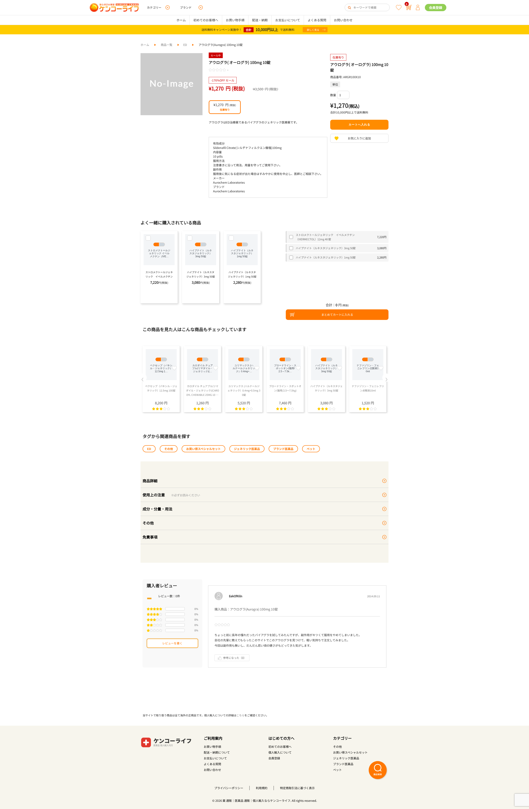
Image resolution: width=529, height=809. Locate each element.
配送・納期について (217, 752)
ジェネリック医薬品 (247, 449)
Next (386, 377)
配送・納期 (260, 20)
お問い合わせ (343, 20)
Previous (142, 377)
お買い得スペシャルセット (203, 449)
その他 (168, 449)
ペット (311, 449)
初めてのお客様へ (205, 20)
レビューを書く (172, 643)
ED (185, 45)
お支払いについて (287, 20)
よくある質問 (317, 20)
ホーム (181, 20)
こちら (240, 715)
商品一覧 (166, 45)
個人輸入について (280, 752)
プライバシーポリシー (228, 788)
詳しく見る (313, 29)
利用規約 (261, 788)
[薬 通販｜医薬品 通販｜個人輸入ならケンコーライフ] (114, 7)
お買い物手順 (235, 20)
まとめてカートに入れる (337, 314)
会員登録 (435, 7)
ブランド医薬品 (283, 449)
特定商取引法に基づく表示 (297, 788)
